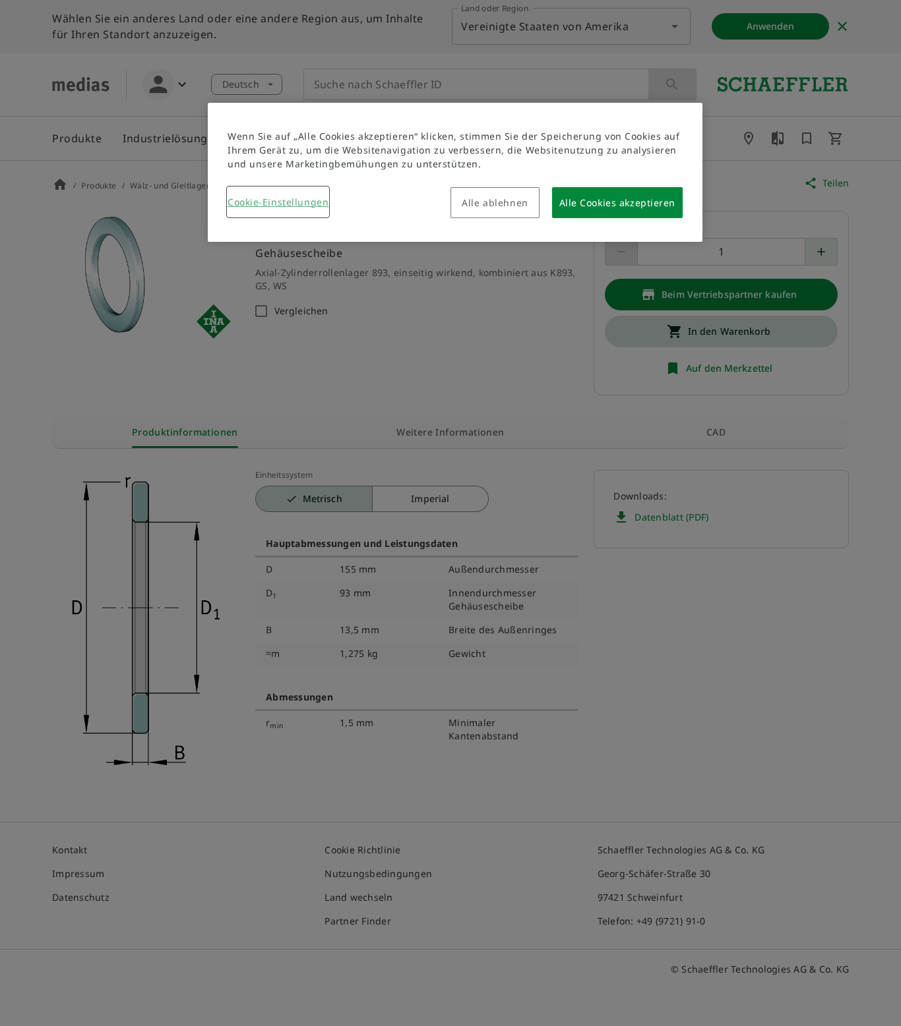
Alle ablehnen (495, 202)
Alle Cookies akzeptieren (617, 202)
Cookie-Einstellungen (278, 202)
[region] (455, 172)
